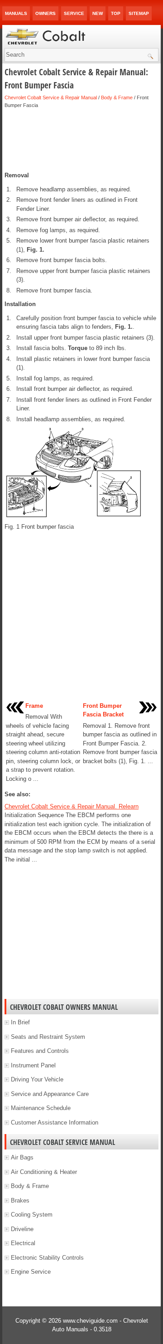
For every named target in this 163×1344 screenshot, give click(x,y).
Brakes (20, 1200)
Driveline (22, 1229)
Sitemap (139, 13)
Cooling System (32, 1214)
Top (115, 13)
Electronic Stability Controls (47, 1257)
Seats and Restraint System (48, 1036)
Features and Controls (40, 1050)
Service (74, 13)
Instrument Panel (33, 1065)
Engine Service (31, 1271)
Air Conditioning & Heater (44, 1172)
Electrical (23, 1243)
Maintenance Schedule (41, 1108)
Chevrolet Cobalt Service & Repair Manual (51, 97)
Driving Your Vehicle (37, 1079)
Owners (45, 13)
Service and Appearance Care (50, 1094)
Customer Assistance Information (54, 1122)
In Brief (20, 1022)
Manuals (16, 13)
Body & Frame (117, 97)
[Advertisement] (81, 140)
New (97, 13)
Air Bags (22, 1157)
